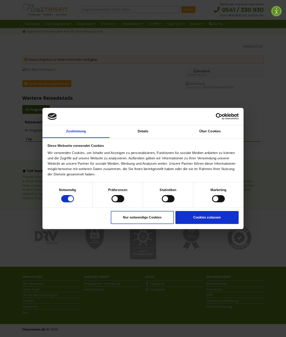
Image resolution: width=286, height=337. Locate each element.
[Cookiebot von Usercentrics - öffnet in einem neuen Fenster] (219, 116)
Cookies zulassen (207, 217)
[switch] (117, 198)
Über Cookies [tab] (210, 131)
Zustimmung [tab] (76, 131)
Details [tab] (143, 131)
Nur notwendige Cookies (142, 217)
